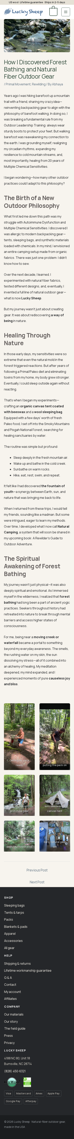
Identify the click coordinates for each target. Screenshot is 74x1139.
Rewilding (39, 84)
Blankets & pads (15, 926)
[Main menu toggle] (65, 12)
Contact (10, 984)
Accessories (13, 941)
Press (8, 1035)
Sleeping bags (14, 905)
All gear (9, 948)
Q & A (8, 977)
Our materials (13, 1014)
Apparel (10, 933)
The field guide (14, 1028)
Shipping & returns (17, 963)
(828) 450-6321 (15, 1071)
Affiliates (10, 998)
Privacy (9, 1043)
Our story (11, 1021)
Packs (8, 919)
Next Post (37, 882)
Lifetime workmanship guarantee (28, 970)
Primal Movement (18, 84)
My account (12, 992)
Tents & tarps (14, 912)
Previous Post (37, 870)
